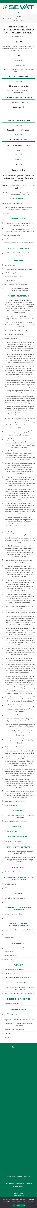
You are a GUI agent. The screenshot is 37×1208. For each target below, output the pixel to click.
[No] (35, 1202)
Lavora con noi (18, 1193)
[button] (18, 12)
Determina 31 (18, 160)
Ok (14, 1205)
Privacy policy (21, 1205)
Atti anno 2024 (19, 36)
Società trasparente (18, 1195)
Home (4, 19)
